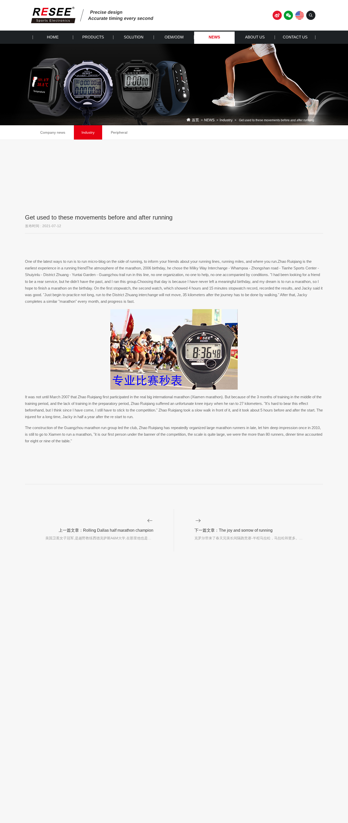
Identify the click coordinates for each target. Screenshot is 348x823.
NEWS (214, 37)
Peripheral (119, 132)
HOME (53, 37)
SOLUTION (133, 37)
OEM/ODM (174, 37)
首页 (195, 120)
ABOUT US (255, 37)
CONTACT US (295, 37)
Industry (226, 120)
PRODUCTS (93, 37)
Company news (52, 132)
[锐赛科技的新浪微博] (277, 15)
